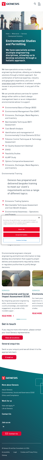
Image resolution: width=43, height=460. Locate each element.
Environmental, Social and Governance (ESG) (18, 392)
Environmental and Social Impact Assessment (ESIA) (16, 295)
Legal (15, 452)
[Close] (39, 217)
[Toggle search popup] (35, 3)
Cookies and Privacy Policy (29, 452)
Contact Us (6, 414)
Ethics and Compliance (10, 395)
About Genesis (7, 389)
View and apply (7, 405)
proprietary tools (9, 83)
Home (7, 34)
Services (24, 34)
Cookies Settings (21, 240)
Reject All (21, 229)
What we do (15, 34)
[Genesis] (10, 4)
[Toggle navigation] (39, 4)
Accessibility (6, 452)
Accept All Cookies (21, 234)
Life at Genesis (7, 408)
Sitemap (4, 455)
